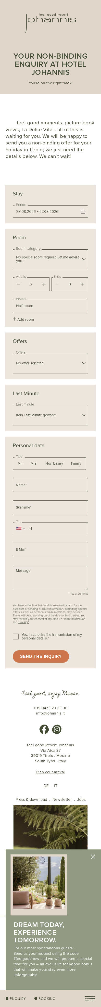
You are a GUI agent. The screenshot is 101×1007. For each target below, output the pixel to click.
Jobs (81, 799)
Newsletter (62, 799)
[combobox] (50, 259)
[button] (20, 528)
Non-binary (54, 463)
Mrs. (34, 463)
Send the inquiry (41, 656)
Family (76, 463)
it (55, 786)
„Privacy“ (23, 622)
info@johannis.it (50, 713)
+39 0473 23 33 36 (50, 708)
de (46, 786)
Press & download (31, 799)
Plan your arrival (50, 772)
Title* (20, 456)
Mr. (20, 463)
